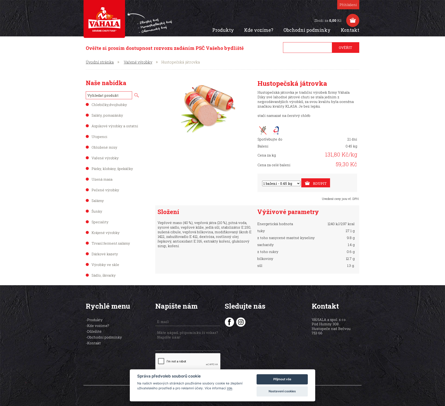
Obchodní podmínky (307, 30)
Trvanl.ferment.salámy (111, 243)
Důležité (94, 331)
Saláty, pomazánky (107, 115)
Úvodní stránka (100, 62)
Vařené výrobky (138, 62)
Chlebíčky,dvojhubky (109, 104)
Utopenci (99, 136)
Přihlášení (348, 4)
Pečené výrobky (105, 190)
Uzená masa (102, 179)
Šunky (97, 211)
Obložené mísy (104, 147)
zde (229, 388)
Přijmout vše (282, 379)
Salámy (98, 200)
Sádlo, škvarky (104, 275)
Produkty (223, 30)
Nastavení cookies (282, 391)
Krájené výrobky (106, 232)
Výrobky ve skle (105, 264)
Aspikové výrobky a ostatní (115, 126)
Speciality (100, 222)
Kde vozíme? (258, 30)
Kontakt (350, 30)
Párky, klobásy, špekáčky (112, 168)
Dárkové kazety (105, 254)
